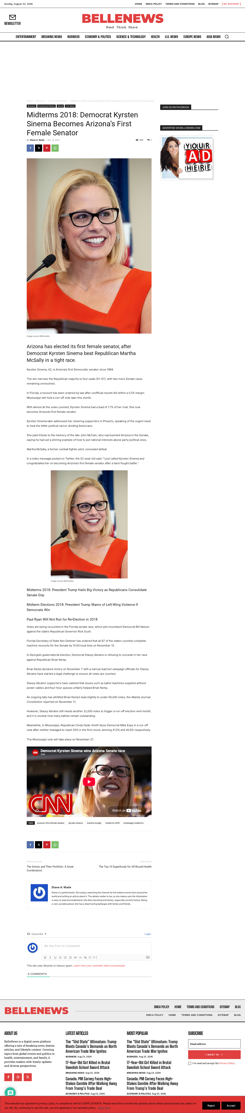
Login (147, 933)
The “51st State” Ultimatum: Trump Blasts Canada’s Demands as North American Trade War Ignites (91, 1046)
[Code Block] (80, 957)
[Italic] (50, 957)
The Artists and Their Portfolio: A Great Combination (50, 868)
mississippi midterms (133, 823)
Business (40, 100)
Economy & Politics (58, 100)
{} (90, 957)
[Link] (85, 957)
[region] (122, 1104)
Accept (231, 1105)
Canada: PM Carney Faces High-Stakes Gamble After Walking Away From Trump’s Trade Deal (91, 1083)
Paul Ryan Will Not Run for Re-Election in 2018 (62, 619)
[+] (95, 957)
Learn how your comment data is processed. (99, 965)
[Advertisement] (122, 68)
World (60, 106)
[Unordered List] (70, 957)
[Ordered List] (65, 957)
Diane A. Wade (37, 140)
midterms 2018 (112, 823)
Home (30, 100)
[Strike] (60, 957)
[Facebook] (30, 148)
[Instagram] (18, 1077)
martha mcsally (94, 823)
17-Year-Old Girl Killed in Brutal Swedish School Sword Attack (88, 1065)
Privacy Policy (227, 1063)
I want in (212, 1054)
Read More (104, 1107)
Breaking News (75, 1072)
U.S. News (70, 106)
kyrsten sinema (76, 823)
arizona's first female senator (51, 823)
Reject (211, 1105)
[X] (38, 148)
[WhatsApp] (55, 148)
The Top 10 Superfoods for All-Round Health (125, 866)
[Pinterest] (46, 148)
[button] (226, 36)
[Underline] (55, 957)
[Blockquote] (75, 957)
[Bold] (45, 957)
